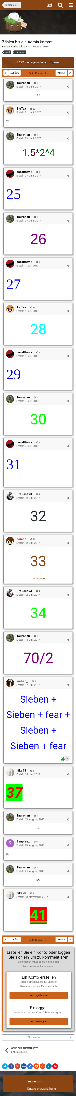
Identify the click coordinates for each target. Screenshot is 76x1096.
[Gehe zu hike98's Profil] (10, 772)
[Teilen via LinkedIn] (49, 1066)
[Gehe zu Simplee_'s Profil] (10, 843)
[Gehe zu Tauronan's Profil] (10, 85)
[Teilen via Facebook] (11, 1066)
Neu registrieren (39, 995)
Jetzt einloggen (38, 1021)
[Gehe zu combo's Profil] (10, 541)
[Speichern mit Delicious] (30, 1066)
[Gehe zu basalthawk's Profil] (10, 174)
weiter (61, 73)
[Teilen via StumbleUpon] (42, 1066)
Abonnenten (34, 1037)
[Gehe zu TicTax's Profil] (10, 110)
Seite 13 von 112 (38, 73)
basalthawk (22, 46)
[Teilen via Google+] (17, 1066)
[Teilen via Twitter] (5, 1066)
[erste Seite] (5, 73)
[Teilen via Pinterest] (55, 1066)
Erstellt (28, 86)
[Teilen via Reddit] (36, 1066)
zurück (14, 73)
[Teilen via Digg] (24, 1066)
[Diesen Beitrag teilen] (68, 86)
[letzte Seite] (70, 73)
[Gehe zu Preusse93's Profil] (10, 496)
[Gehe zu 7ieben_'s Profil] (10, 683)
